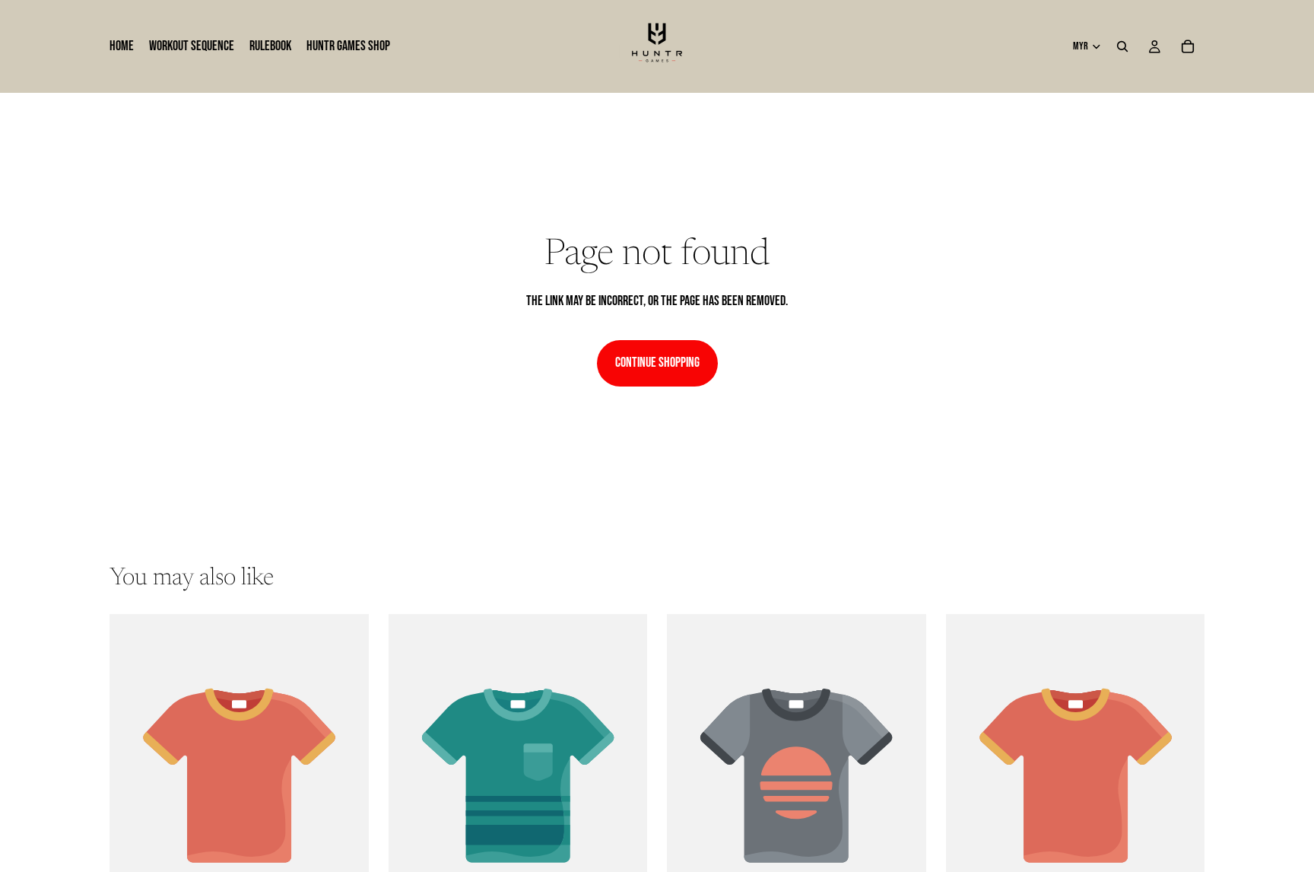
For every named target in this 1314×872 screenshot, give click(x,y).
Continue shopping (657, 363)
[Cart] (1187, 46)
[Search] (1122, 46)
